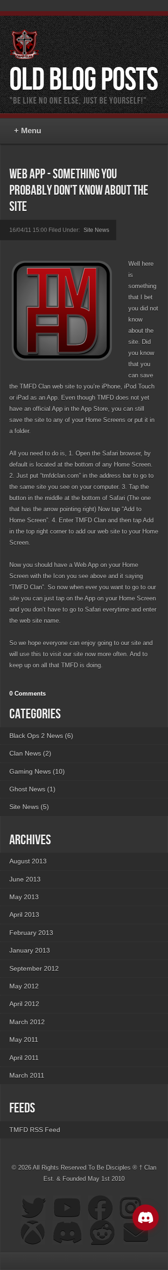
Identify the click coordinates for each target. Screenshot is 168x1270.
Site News (96, 230)
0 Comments (27, 693)
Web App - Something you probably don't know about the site (78, 190)
